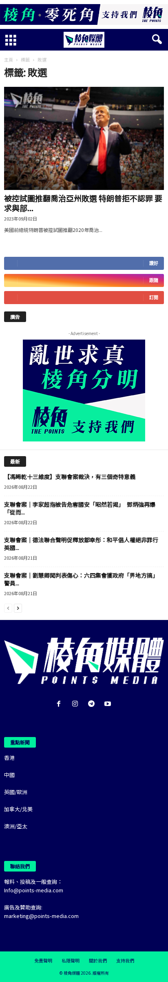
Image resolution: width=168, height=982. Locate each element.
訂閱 (153, 297)
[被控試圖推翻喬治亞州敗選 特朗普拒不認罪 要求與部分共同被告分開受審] (84, 138)
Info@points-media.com (33, 890)
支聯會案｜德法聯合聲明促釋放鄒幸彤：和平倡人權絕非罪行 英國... (84, 544)
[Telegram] (93, 704)
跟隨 (153, 280)
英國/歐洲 (15, 792)
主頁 (8, 59)
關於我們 (98, 960)
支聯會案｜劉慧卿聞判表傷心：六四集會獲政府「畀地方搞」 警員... (82, 579)
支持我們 (125, 960)
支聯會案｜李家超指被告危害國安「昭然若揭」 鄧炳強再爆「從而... (79, 508)
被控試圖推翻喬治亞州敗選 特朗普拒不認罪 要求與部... (83, 202)
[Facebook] (60, 704)
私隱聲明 (71, 960)
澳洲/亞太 (15, 826)
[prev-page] (8, 607)
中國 (9, 775)
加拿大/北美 (18, 809)
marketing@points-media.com (41, 916)
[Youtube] (108, 704)
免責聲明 (43, 960)
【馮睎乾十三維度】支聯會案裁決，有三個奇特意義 (69, 476)
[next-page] (18, 607)
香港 (9, 757)
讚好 (153, 263)
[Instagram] (77, 704)
